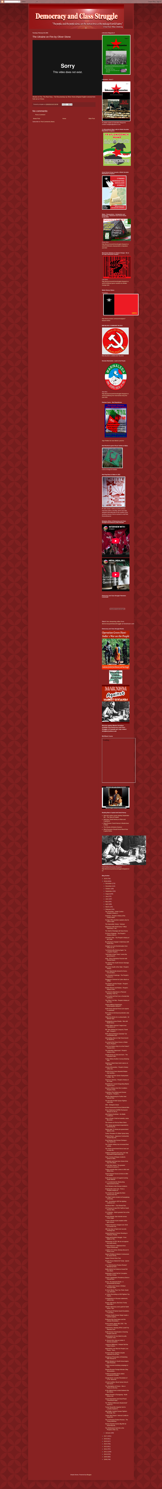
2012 (105, 1449)
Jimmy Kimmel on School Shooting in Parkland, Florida (116, 1234)
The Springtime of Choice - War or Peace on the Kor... (115, 1387)
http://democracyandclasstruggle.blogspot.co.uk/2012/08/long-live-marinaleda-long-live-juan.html (115, 395)
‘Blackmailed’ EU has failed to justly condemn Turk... (116, 1336)
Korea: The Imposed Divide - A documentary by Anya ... (114, 1282)
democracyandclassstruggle (111, 624)
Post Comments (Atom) (47, 121)
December (108, 883)
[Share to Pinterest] (71, 104)
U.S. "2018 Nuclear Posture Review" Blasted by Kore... (116, 1265)
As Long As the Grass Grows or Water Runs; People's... (116, 1043)
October (108, 888)
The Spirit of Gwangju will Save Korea (116, 931)
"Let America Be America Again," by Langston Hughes (115, 951)
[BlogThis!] (65, 104)
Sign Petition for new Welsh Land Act (113, 440)
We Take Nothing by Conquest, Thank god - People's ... (116, 1030)
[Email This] (63, 104)
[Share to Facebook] (69, 104)
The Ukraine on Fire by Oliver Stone (116, 1122)
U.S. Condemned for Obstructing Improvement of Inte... (115, 1182)
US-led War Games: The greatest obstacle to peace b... (115, 1166)
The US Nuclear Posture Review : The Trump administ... (116, 1420)
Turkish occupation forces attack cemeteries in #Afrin (114, 1374)
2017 (105, 1436)
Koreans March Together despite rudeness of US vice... (115, 1353)
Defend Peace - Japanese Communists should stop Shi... (117, 1136)
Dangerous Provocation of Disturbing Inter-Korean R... (116, 1357)
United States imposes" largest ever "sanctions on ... (116, 1026)
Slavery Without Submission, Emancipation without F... (113, 1005)
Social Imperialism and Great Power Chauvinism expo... (116, 1399)
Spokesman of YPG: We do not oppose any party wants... (116, 1242)
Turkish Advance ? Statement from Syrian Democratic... (115, 1246)
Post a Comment (40, 114)
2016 (105, 1439)
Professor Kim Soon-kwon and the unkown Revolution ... (115, 1320)
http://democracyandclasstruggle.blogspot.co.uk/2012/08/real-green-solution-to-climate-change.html (115, 283)
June (107, 899)
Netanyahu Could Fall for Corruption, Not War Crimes (116, 1274)
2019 (105, 878)
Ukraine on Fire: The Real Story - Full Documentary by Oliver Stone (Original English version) (62, 97)
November (108, 886)
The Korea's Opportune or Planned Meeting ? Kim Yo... (115, 992)
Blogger (89, 1475)
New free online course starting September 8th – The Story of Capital (116, 816)
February (108, 909)
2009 (105, 1457)
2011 (105, 1451)
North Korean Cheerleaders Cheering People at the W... (116, 1332)
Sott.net (35, 99)
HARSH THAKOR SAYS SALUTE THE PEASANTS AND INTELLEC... (116, 1153)
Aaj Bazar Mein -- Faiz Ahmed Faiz (115, 1205)
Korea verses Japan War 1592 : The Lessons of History (116, 1324)
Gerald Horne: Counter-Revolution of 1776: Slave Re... (116, 1378)
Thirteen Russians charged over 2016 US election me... (116, 1225)
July (106, 896)
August (107, 894)
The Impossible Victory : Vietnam (115, 924)
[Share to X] (67, 104)
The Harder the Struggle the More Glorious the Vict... (115, 1193)
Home (64, 118)
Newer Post (36, 118)
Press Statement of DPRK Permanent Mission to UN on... (116, 1110)
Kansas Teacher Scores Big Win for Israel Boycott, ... (115, 1424)
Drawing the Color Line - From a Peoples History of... (114, 1189)
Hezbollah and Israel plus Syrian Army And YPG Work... (116, 1162)
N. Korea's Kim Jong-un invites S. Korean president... (115, 1341)
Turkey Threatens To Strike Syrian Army (117, 1133)
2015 (105, 1441)
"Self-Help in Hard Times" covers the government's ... (116, 955)
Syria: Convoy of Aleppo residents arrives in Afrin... (115, 1157)
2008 (105, 1459)
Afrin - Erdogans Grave (112, 1105)
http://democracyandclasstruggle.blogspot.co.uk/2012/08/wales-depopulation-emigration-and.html (115, 246)
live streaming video (114, 621)
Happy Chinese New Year (113, 1258)
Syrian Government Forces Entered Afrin (117, 1107)
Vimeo (42, 99)
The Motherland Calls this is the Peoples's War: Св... (114, 1428)
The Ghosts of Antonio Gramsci (113, 827)
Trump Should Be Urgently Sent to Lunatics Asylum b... (115, 1407)
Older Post (91, 118)
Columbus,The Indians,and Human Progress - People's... (115, 1093)
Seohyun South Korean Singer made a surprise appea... (116, 1316)
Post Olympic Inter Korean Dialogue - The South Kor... (116, 1141)
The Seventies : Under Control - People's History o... (114, 912)
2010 (105, 1454)
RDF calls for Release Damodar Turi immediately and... (116, 1034)
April (107, 904)
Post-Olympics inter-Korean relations (116, 1186)
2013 (105, 1446)
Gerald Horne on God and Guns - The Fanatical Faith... (116, 1055)
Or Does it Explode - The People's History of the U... (115, 934)
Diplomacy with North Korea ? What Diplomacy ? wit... (116, 927)
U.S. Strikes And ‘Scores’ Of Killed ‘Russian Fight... (115, 1286)
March (107, 907)
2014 (105, 1444)
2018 (105, 881)
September (108, 891)
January (108, 1433)
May (106, 901)
